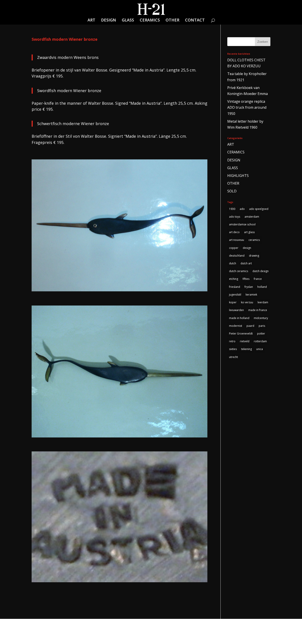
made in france (257, 310)
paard (250, 326)
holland (262, 287)
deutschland (237, 255)
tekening (246, 349)
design (247, 248)
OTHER (172, 20)
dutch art (246, 263)
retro (232, 341)
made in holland (239, 318)
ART (91, 20)
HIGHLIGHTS (238, 175)
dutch (232, 263)
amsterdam (252, 217)
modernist (235, 326)
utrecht (233, 357)
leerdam (263, 302)
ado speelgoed (258, 209)
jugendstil (235, 294)
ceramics (254, 240)
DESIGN (108, 20)
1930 (232, 209)
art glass (249, 232)
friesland (234, 287)
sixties (233, 349)
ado (242, 209)
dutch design (260, 271)
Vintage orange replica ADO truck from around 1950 (246, 107)
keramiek (251, 294)
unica (259, 349)
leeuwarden (236, 310)
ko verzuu (247, 302)
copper (233, 248)
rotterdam (260, 341)
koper (233, 302)
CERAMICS (150, 20)
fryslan (249, 287)
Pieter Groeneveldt (241, 333)
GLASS (128, 20)
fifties (246, 279)
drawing (254, 255)
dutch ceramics (238, 271)
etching (233, 279)
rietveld (244, 341)
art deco (234, 232)
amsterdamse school (242, 224)
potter (261, 333)
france (258, 279)
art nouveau (236, 240)
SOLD (232, 191)
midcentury (261, 318)
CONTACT (195, 20)
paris (262, 326)
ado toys (234, 217)
